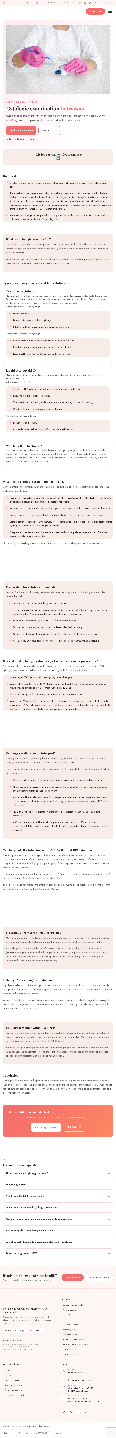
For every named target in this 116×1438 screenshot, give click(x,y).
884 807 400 (49, 130)
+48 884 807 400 (101, 1277)
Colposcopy (67, 1319)
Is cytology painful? (17, 1184)
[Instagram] (80, 3)
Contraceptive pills (70, 1349)
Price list (8, 1375)
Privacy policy (57, 1433)
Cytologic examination (13, 1385)
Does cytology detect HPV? (21, 1253)
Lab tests (8, 1370)
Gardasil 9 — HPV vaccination (75, 1339)
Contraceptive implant (71, 1354)
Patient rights (9, 1433)
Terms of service (25, 1433)
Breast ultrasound (69, 1315)
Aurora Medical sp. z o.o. (26, 1426)
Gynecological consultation (73, 1305)
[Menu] (110, 11)
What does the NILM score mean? (25, 1196)
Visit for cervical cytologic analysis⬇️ (58, 156)
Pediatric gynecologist (13, 1390)
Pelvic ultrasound (69, 1310)
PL (111, 3)
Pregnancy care (69, 1329)
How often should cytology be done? (27, 1173)
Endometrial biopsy (70, 1324)
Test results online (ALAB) (15, 1395)
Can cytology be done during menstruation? (30, 1230)
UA (101, 3)
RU (106, 3)
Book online (74, 1277)
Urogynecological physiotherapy (75, 1344)
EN (96, 3)
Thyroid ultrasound (12, 1380)
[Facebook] (85, 3)
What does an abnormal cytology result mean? (32, 1207)
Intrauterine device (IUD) (72, 1334)
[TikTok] (90, 3)
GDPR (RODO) (42, 1433)
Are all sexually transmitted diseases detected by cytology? (39, 1242)
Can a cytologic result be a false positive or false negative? (39, 1219)
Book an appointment (21, 130)
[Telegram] (85, 1412)
